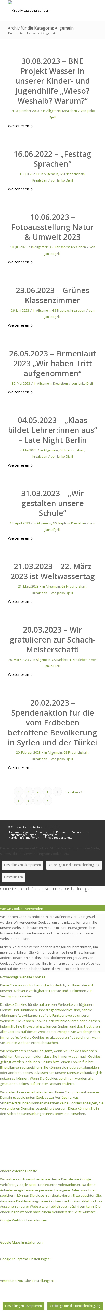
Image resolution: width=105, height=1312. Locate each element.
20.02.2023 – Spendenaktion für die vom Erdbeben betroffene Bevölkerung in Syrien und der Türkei (52, 722)
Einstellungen (13, 877)
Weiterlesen (18, 125)
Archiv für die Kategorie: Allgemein (41, 28)
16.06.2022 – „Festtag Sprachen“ (52, 159)
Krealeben (69, 111)
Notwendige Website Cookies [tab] (22, 977)
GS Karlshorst (60, 247)
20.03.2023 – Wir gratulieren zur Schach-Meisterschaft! (53, 639)
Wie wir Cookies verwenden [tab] (21, 908)
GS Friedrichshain (72, 174)
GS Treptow (60, 310)
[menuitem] (19, 832)
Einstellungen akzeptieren (22, 865)
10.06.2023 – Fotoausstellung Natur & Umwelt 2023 (52, 227)
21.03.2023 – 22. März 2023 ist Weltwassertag (52, 571)
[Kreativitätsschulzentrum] (43, 10)
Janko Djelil (65, 180)
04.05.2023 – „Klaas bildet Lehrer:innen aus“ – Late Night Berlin (52, 430)
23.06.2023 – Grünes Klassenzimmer (52, 295)
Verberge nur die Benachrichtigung (74, 865)
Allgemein (53, 111)
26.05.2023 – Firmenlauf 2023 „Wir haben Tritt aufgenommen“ (52, 363)
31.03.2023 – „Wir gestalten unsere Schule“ (52, 503)
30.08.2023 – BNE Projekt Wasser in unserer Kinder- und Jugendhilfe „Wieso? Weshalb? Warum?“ (52, 81)
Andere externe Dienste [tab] (18, 1171)
